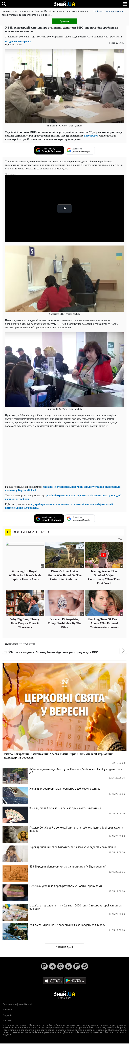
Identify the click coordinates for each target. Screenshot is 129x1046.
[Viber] (60, 966)
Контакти (7, 1020)
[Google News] (68, 966)
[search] (4, 4)
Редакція (7, 1015)
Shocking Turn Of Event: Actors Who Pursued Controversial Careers (104, 623)
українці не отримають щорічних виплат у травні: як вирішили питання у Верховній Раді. (62, 488)
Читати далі (64, 946)
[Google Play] (75, 980)
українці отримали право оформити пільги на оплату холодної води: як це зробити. (63, 497)
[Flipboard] (76, 966)
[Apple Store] (53, 980)
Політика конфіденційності (17, 1004)
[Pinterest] (84, 966)
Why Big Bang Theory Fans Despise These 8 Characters (24, 623)
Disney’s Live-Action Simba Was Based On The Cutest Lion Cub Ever (64, 575)
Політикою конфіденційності (109, 11)
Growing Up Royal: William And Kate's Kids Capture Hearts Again (25, 575)
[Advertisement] (64, 458)
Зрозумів (64, 21)
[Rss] (44, 966)
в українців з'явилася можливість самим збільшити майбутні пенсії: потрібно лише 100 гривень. (59, 505)
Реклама (7, 1009)
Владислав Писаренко (18, 41)
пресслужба (91, 135)
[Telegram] (52, 966)
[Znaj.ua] (64, 4)
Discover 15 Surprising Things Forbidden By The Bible (64, 623)
